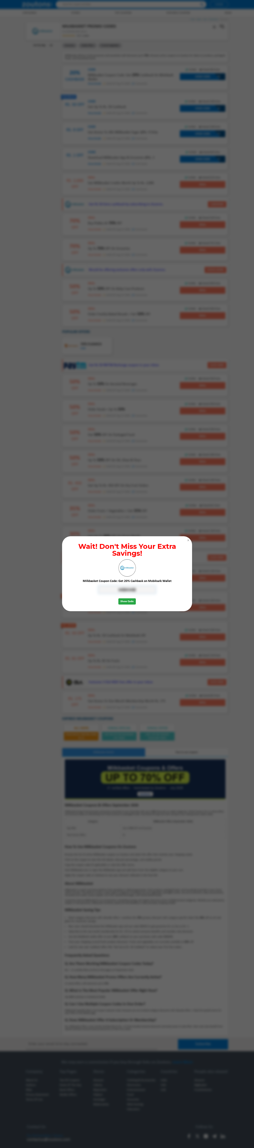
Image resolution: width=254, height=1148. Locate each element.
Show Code (127, 601)
